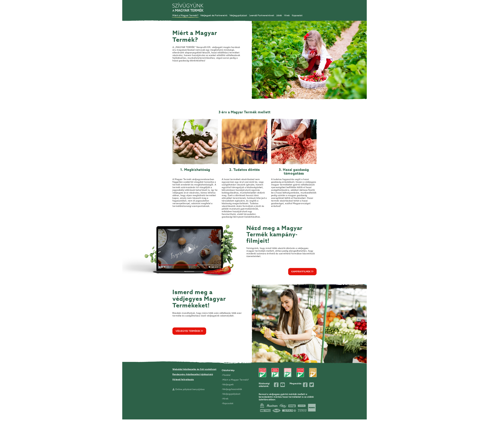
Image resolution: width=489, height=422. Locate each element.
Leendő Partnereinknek (261, 15)
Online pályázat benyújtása (190, 389)
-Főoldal (226, 375)
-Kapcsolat (227, 403)
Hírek (287, 15)
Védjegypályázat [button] (238, 15)
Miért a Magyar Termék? (185, 15)
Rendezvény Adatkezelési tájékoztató (192, 374)
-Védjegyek (228, 384)
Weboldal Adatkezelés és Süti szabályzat (194, 369)
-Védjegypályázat (231, 394)
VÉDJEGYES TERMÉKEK (188, 331)
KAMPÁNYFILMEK (301, 271)
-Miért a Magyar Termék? (235, 379)
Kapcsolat (297, 15)
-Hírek (225, 398)
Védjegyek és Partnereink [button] (213, 15)
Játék (279, 15)
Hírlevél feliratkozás (183, 379)
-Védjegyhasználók (232, 389)
